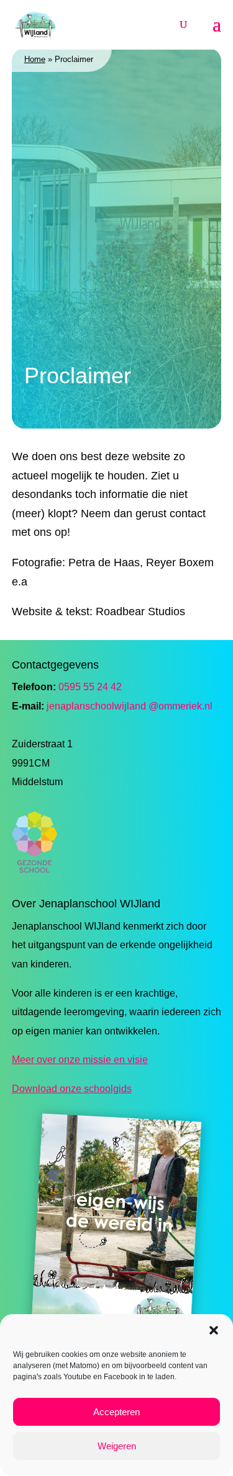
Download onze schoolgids (72, 1088)
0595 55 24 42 (90, 687)
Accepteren (116, 1412)
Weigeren (117, 1446)
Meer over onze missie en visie (80, 1059)
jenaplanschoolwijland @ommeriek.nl (129, 706)
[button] (214, 1330)
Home (34, 59)
